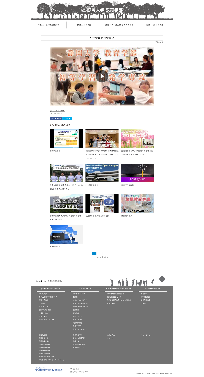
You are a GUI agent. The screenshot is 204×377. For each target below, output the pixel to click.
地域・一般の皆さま (154, 25)
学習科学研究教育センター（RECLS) (51, 360)
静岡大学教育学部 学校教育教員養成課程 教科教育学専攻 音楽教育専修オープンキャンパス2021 (102, 154)
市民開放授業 (145, 297)
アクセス (110, 338)
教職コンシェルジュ (80, 329)
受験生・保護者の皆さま (49, 25)
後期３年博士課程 (79, 338)
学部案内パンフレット (46, 319)
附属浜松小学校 (44, 344)
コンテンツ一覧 (58, 110)
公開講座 (144, 294)
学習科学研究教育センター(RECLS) (119, 300)
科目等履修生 (145, 300)
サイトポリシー (146, 335)
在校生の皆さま (84, 25)
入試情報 (42, 303)
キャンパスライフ (45, 306)
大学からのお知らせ (80, 300)
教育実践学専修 (127, 185)
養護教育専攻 (126, 216)
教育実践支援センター (114, 297)
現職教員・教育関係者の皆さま (119, 25)
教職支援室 (43, 316)
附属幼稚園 (43, 335)
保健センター (77, 316)
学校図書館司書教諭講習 (115, 294)
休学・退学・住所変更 (80, 303)
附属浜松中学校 (44, 353)
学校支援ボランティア (80, 306)
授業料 (75, 297)
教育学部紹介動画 (45, 310)
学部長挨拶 (43, 294)
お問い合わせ (111, 335)
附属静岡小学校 (44, 341)
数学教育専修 (55, 151)
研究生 (143, 303)
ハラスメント (77, 319)
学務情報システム (79, 294)
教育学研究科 (77, 335)
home (38, 281)
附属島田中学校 (44, 347)
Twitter (67, 118)
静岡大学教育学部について (48, 297)
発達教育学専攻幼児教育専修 (97, 216)
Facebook (56, 118)
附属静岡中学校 (44, 350)
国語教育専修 (55, 246)
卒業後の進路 (43, 313)
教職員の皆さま (78, 347)
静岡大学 (76, 341)
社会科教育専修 (91, 185)
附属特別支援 (43, 338)
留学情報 (76, 313)
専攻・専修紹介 (44, 300)
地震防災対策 (77, 323)
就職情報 (76, 310)
